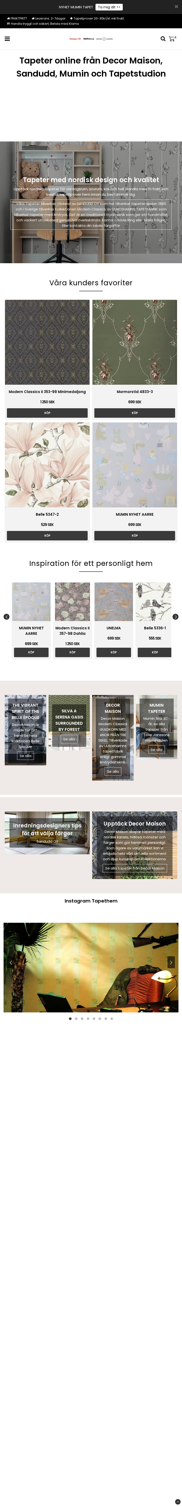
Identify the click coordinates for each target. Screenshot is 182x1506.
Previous (6, 617)
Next (175, 617)
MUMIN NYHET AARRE (135, 514)
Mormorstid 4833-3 (135, 391)
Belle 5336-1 (155, 628)
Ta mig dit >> (109, 7)
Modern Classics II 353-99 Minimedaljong (47, 391)
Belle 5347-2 (47, 514)
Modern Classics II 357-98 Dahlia (72, 631)
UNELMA (114, 628)
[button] (173, 39)
